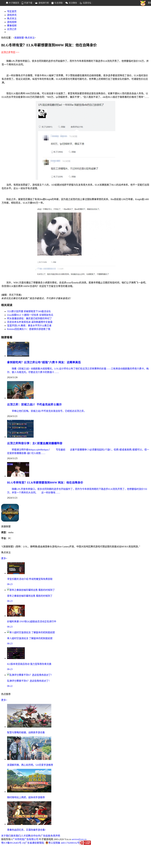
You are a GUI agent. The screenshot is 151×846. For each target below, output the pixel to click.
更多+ (4, 558)
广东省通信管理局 (34, 843)
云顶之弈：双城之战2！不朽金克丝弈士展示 (34, 404)
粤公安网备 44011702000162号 (64, 843)
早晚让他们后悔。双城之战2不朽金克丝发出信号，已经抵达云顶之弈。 (46, 411)
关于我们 (6, 835)
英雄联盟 (19, 37)
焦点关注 (12, 18)
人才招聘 (25, 835)
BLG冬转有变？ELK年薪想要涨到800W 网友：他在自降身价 (45, 482)
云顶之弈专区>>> (10, 52)
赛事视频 (12, 25)
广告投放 (45, 835)
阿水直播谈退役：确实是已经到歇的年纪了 (29, 318)
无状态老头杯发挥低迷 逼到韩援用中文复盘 (29, 322)
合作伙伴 (35, 835)
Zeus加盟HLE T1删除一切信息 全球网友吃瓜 (30, 315)
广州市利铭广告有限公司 (25, 839)
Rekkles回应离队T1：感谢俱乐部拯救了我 (28, 329)
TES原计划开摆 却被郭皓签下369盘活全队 (29, 311)
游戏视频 (12, 22)
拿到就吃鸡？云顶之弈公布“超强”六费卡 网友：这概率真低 (44, 362)
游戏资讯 (12, 15)
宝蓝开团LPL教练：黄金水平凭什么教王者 (29, 325)
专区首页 (12, 11)
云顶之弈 (12, 29)
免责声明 (55, 835)
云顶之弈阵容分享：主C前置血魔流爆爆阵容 (34, 443)
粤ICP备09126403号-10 (12, 843)
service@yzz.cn (79, 839)
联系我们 (15, 835)
